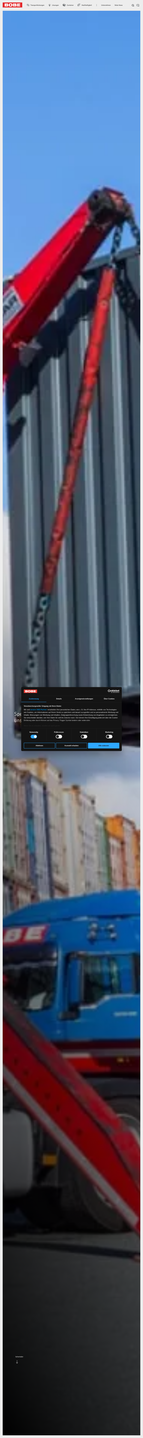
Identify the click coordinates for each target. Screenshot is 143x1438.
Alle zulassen (103, 745)
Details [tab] (59, 699)
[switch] (59, 736)
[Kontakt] (138, 5)
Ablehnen (39, 745)
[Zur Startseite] (12, 5)
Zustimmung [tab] (34, 699)
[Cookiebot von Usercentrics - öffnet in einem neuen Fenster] (109, 691)
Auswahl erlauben (71, 745)
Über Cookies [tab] (109, 699)
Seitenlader (19, 1356)
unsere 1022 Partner (38, 710)
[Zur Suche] (133, 5)
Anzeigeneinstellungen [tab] (84, 699)
